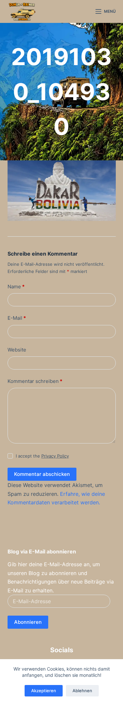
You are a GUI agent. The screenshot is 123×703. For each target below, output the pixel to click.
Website (17, 350)
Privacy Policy (55, 456)
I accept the (42, 456)
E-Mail (17, 318)
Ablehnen (82, 690)
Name (16, 286)
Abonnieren (28, 622)
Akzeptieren (43, 690)
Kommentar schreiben (35, 381)
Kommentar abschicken (42, 474)
